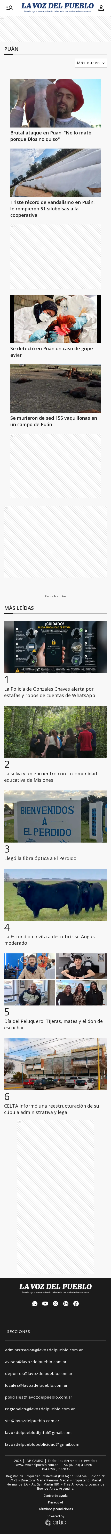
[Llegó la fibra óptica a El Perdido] (55, 816)
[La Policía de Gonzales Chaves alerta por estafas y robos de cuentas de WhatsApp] (55, 647)
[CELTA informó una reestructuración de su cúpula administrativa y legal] (55, 1064)
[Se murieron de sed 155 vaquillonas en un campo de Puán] (55, 388)
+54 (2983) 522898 (55, 1469)
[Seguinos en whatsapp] (35, 1304)
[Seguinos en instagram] (66, 1304)
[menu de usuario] (101, 8)
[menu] (9, 8)
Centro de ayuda (56, 1496)
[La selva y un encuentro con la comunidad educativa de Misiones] (55, 732)
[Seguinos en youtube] (45, 1304)
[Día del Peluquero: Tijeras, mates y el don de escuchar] (55, 979)
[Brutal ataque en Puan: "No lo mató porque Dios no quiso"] (55, 103)
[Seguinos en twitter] (55, 1304)
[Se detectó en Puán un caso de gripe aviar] (55, 319)
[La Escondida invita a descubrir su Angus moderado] (55, 895)
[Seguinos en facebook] (76, 1304)
